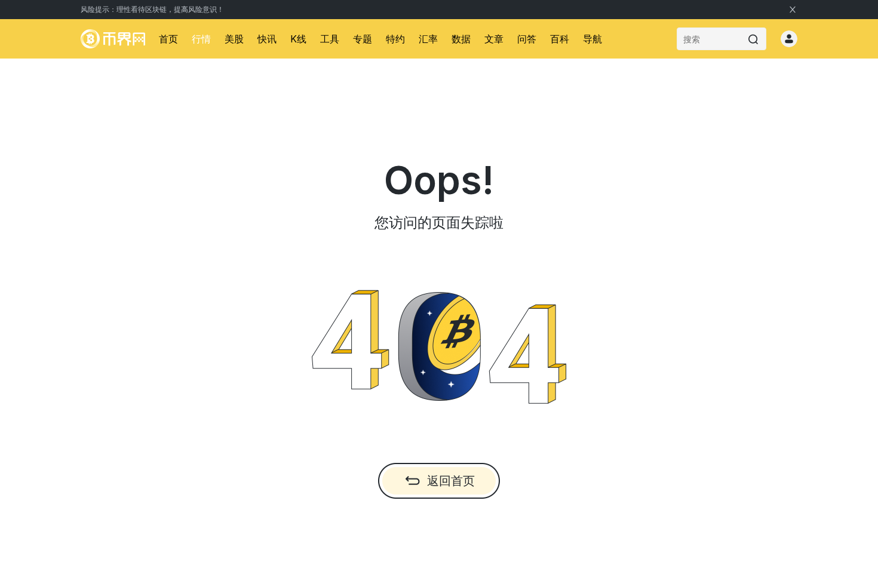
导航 (592, 39)
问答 (526, 39)
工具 (329, 39)
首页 (168, 39)
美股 (234, 39)
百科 (559, 39)
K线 (298, 39)
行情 (201, 39)
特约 (395, 39)
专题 (362, 39)
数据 (461, 39)
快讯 (267, 39)
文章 (494, 39)
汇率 (428, 39)
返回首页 (451, 481)
